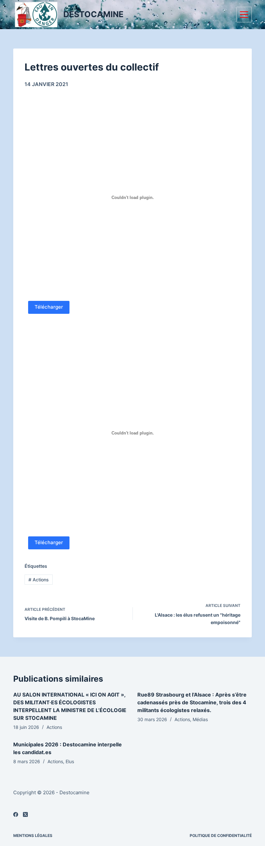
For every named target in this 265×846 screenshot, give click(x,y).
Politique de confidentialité (221, 835)
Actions (38, 579)
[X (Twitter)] (25, 814)
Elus (70, 761)
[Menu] (244, 14)
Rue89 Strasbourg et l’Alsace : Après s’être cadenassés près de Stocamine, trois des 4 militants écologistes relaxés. (192, 702)
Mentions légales (32, 835)
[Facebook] (15, 814)
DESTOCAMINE (93, 14)
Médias (200, 719)
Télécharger (49, 307)
